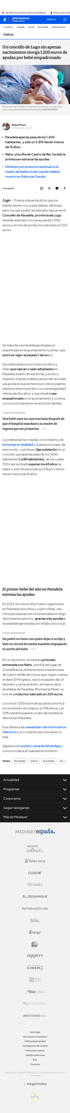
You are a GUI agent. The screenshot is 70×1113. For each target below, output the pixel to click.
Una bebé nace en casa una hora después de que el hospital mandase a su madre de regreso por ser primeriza (33, 424)
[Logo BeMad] (35, 944)
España (20, 27)
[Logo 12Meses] (35, 979)
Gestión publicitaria (35, 1055)
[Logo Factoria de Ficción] (35, 908)
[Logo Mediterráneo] (35, 1015)
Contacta (35, 1064)
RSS (35, 1059)
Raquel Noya (19, 124)
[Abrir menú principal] (65, 19)
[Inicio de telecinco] (4, 19)
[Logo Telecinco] (35, 861)
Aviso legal (35, 1032)
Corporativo (12, 798)
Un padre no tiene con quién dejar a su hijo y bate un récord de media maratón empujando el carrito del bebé (34, 644)
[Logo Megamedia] (36, 1084)
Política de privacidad (35, 1041)
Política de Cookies (35, 1050)
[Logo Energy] (35, 932)
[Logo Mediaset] (35, 833)
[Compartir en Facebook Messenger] (57, 188)
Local (31, 27)
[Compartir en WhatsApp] (42, 188)
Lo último (8, 27)
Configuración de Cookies (35, 1046)
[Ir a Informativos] (20, 19)
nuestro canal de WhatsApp (40, 746)
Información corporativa (35, 1036)
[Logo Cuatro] (35, 873)
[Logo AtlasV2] (35, 991)
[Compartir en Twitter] (49, 188)
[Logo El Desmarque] (35, 896)
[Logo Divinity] (35, 884)
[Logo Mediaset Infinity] (35, 849)
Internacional (58, 27)
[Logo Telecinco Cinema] (35, 968)
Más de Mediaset (15, 817)
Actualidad (19, 761)
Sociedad (43, 27)
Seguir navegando (16, 808)
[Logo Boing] (35, 920)
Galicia (8, 34)
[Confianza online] (35, 1100)
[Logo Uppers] (35, 956)
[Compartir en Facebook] (65, 188)
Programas (11, 789)
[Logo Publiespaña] (35, 1003)
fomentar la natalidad (17, 444)
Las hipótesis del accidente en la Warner (25, 12)
